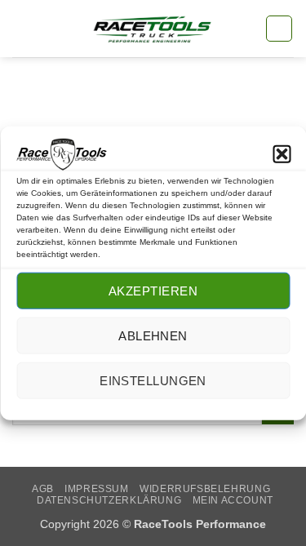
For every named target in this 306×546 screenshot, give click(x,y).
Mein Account (233, 500)
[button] (281, 154)
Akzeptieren (153, 291)
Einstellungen (153, 381)
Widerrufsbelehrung (205, 489)
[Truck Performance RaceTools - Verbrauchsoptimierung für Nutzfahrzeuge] (153, 29)
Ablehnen (153, 336)
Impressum (96, 489)
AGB (43, 489)
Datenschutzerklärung (109, 500)
